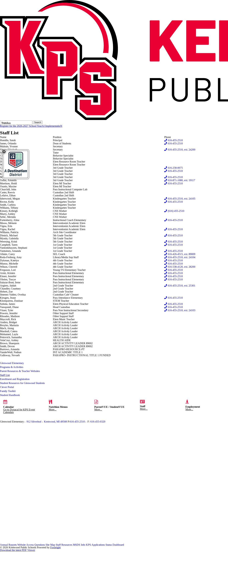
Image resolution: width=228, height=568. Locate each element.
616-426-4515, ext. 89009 (181, 254)
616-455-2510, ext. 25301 (181, 285)
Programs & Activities (11, 367)
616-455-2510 (175, 140)
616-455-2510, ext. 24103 (181, 310)
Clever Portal (7, 387)
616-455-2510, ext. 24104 (181, 257)
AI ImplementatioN (52, 125)
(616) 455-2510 (176, 211)
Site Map (50, 544)
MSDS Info (79, 544)
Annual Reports (8, 544)
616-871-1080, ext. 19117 (181, 180)
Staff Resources (64, 544)
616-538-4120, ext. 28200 (181, 266)
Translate (6, 123)
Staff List (5, 375)
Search (37, 122)
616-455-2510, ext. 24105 (181, 198)
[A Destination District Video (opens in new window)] (15, 164)
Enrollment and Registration (15, 379)
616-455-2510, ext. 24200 (181, 149)
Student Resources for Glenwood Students (22, 383)
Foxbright (55, 547)
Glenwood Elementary (12, 363)
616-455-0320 (97, 421)
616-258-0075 (175, 167)
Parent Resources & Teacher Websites (20, 371)
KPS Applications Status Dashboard (105, 544)
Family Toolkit (8, 391)
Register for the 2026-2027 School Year (21, 125)
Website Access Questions (31, 544)
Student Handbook (10, 395)
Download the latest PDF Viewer (17, 550)
